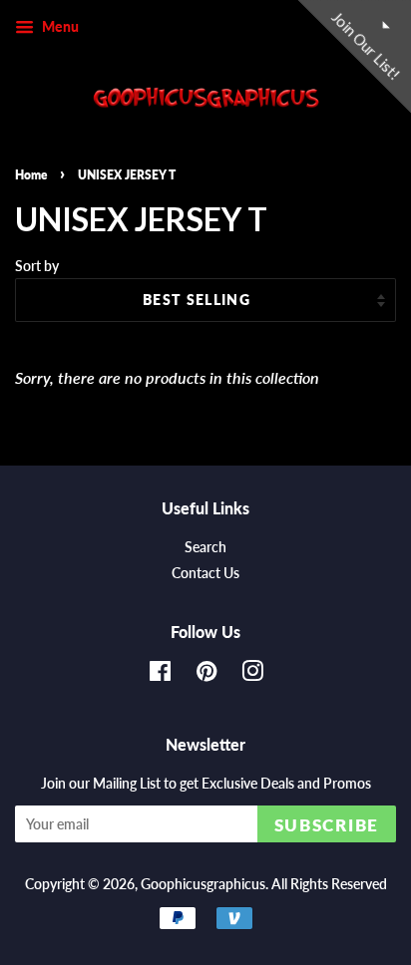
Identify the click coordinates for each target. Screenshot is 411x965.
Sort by (37, 265)
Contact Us (205, 573)
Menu (59, 26)
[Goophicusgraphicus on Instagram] (252, 675)
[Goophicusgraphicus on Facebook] (160, 675)
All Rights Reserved (329, 884)
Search (205, 547)
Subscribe (326, 824)
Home (31, 174)
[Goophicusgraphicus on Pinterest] (206, 675)
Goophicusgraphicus (203, 884)
